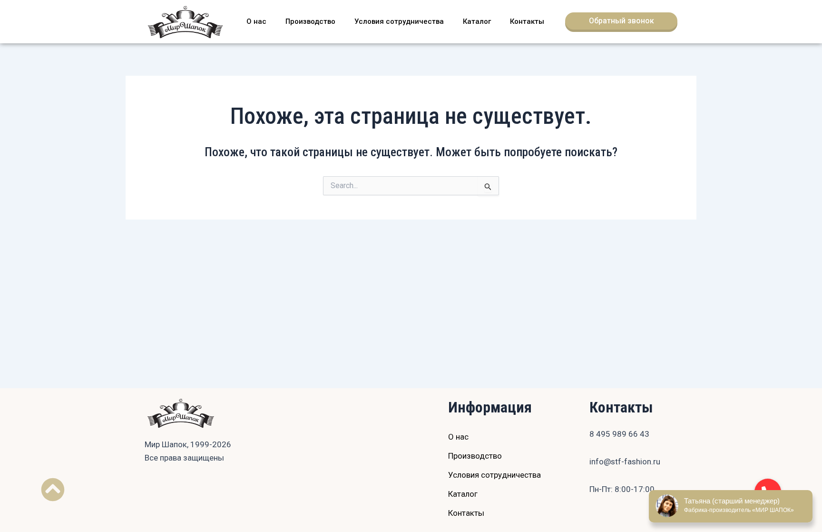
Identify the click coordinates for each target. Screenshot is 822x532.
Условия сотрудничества (399, 21)
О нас (256, 21)
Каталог (477, 21)
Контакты (527, 21)
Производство (310, 21)
